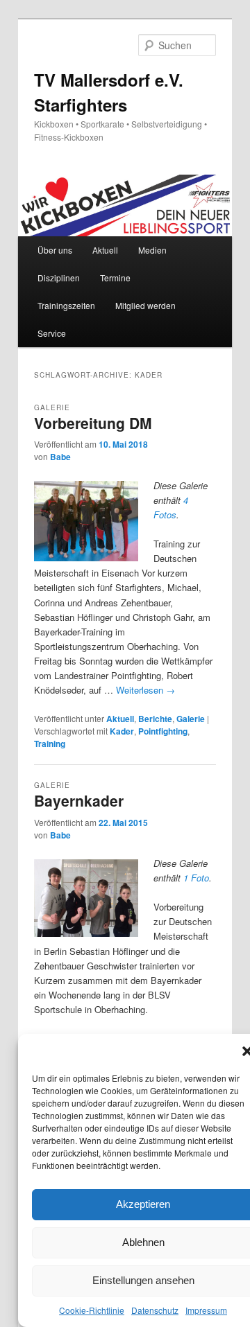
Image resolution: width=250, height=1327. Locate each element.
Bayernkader (79, 800)
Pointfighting (163, 731)
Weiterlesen (145, 689)
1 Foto (196, 877)
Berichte (155, 718)
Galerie (190, 718)
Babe (60, 456)
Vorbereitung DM (93, 422)
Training (49, 743)
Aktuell (105, 250)
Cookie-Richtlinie (91, 1310)
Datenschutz (154, 1310)
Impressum (206, 1310)
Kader (122, 731)
